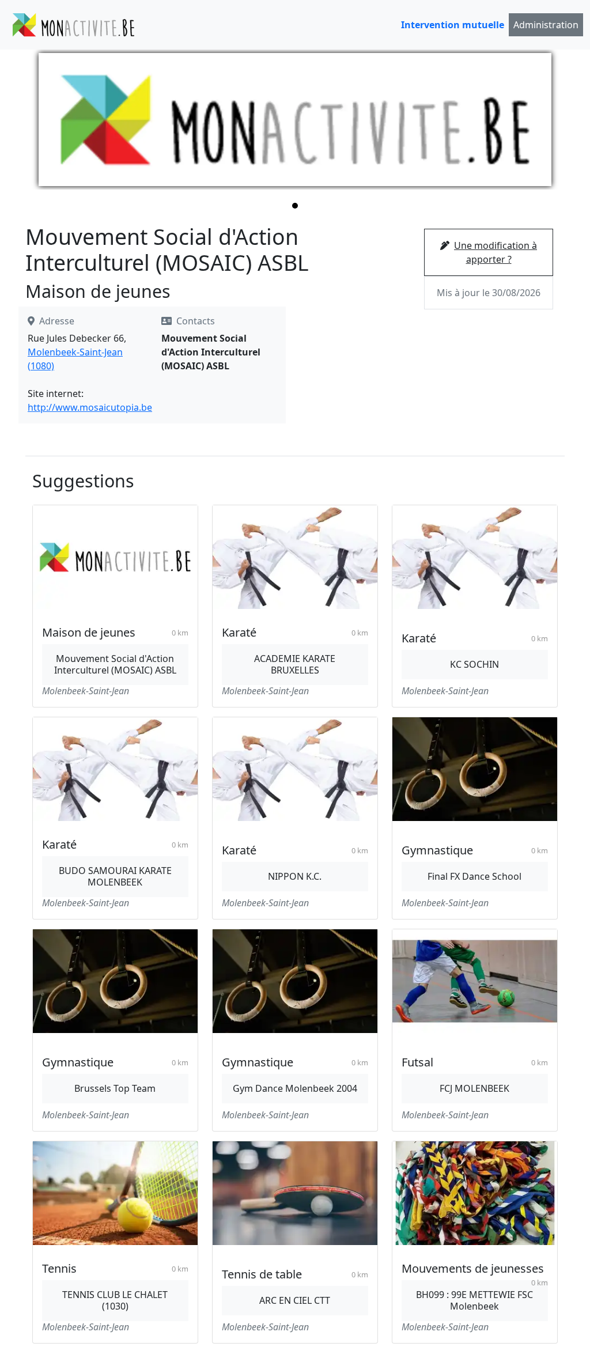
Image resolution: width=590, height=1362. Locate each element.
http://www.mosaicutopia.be (90, 407)
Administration (545, 24)
